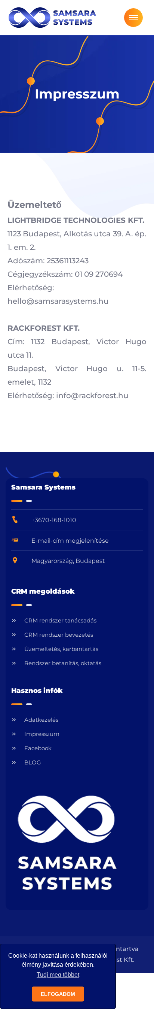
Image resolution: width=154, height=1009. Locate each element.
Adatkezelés (41, 719)
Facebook (38, 748)
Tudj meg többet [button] (58, 975)
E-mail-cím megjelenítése (70, 540)
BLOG (32, 762)
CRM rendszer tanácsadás (60, 620)
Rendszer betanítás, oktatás (62, 663)
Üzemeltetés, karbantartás (61, 648)
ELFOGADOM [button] (58, 994)
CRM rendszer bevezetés (58, 634)
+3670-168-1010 (53, 520)
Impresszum (41, 733)
